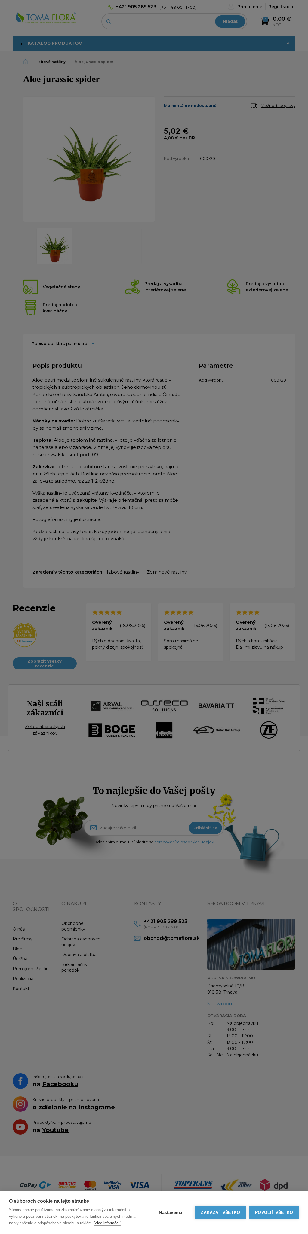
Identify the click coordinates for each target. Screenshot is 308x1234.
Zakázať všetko (220, 1212)
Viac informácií (107, 1223)
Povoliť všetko (274, 1212)
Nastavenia (170, 1212)
